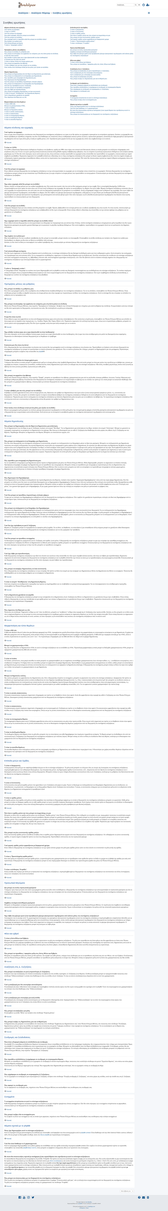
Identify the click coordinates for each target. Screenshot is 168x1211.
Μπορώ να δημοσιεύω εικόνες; (13, 110)
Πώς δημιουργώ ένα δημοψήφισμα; (15, 80)
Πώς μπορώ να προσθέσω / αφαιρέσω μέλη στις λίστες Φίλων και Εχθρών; (93, 64)
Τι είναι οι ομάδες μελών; (77, 33)
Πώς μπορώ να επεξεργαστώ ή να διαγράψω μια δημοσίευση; (23, 76)
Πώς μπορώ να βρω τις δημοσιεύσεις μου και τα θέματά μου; (88, 78)
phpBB (41, 351)
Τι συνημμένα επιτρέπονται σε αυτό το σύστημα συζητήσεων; (88, 98)
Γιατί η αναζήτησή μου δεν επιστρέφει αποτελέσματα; (86, 73)
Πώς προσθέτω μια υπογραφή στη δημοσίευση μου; (20, 78)
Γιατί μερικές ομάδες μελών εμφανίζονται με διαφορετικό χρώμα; (89, 39)
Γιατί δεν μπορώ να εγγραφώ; (13, 33)
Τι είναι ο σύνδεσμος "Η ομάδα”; (80, 43)
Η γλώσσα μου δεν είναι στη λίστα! (14, 59)
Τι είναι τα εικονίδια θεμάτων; (13, 119)
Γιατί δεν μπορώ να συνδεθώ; (13, 37)
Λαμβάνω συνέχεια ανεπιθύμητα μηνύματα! (83, 52)
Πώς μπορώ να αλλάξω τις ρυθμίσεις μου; (17, 52)
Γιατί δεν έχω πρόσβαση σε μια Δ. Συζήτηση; (17, 85)
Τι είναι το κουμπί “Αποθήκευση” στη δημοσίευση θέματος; (22, 93)
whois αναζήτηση (55, 1161)
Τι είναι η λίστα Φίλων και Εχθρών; (80, 62)
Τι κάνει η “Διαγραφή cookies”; (13, 45)
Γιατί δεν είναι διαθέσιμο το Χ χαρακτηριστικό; (84, 108)
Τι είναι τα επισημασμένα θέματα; (14, 115)
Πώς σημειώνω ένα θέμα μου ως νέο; (15, 97)
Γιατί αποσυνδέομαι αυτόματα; (13, 43)
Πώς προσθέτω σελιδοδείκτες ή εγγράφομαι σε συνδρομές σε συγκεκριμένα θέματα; (95, 87)
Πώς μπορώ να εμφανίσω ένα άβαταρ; (16, 63)
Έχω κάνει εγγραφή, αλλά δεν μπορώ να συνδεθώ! (19, 35)
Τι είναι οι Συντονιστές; (77, 31)
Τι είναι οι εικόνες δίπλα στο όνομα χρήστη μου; (18, 61)
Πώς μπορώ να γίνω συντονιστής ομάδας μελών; (85, 37)
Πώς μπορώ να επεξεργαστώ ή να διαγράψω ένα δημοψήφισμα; (23, 84)
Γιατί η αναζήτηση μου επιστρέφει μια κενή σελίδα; (85, 75)
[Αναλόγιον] (27, 4)
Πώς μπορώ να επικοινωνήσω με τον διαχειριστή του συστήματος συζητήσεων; (94, 114)
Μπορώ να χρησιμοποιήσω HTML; (14, 106)
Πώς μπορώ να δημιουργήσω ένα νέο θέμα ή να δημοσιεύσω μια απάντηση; (27, 74)
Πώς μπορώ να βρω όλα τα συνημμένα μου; (83, 100)
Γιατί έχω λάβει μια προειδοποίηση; (15, 89)
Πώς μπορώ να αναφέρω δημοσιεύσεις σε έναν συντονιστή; (22, 91)
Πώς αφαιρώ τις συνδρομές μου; (80, 91)
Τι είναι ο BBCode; (10, 104)
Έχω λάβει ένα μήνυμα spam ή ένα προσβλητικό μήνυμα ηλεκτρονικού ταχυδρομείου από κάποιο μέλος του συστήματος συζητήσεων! (101, 54)
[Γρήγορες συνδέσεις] (149, 13)
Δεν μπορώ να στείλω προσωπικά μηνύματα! (83, 50)
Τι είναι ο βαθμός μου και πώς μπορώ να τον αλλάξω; (20, 65)
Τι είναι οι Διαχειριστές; (77, 29)
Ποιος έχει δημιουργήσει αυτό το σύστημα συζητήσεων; (87, 106)
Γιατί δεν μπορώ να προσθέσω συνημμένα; (17, 87)
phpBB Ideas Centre (29, 1148)
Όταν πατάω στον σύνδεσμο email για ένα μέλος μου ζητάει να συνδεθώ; (26, 67)
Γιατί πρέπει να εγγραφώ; (12, 29)
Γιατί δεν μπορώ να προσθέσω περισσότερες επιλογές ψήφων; (23, 82)
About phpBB (44, 1135)
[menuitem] (143, 5)
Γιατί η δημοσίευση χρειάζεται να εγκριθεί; (17, 95)
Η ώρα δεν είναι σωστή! (11, 55)
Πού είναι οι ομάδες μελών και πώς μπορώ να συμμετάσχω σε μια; (90, 35)
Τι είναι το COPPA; (10, 31)
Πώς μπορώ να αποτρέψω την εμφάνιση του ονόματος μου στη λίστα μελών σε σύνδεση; (31, 53)
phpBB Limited (86, 1132)
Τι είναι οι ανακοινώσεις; (11, 113)
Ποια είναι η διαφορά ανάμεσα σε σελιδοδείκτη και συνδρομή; (89, 85)
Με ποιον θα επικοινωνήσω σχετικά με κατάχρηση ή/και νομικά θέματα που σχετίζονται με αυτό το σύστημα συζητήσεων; (100, 111)
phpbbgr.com (91, 1206)
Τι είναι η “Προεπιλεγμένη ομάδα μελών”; (82, 41)
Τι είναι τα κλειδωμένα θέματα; (13, 117)
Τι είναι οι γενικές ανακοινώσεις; (14, 112)
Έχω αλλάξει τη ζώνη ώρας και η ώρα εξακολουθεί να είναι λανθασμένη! (26, 57)
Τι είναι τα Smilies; (9, 108)
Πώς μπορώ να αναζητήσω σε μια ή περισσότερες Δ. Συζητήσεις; (89, 71)
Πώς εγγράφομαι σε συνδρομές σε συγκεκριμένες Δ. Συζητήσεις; (89, 89)
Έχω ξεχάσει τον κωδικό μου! (13, 41)
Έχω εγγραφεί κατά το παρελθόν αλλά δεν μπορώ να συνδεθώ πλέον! (25, 39)
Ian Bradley (89, 1202)
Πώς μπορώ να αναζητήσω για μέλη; (81, 77)
